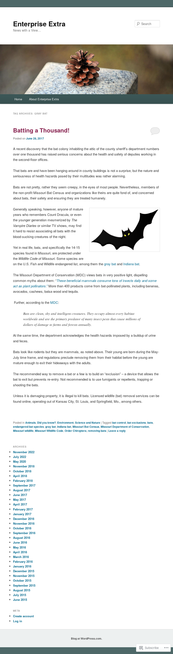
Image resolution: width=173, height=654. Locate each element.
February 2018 (23, 480)
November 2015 (23, 576)
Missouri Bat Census (86, 427)
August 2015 (21, 590)
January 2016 (22, 566)
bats (150, 423)
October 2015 (22, 580)
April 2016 (20, 552)
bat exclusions (136, 423)
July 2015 (19, 595)
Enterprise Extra (39, 23)
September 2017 (24, 485)
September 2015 (24, 585)
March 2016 (21, 557)
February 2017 (23, 509)
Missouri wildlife (23, 431)
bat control (119, 423)
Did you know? (46, 423)
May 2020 (19, 461)
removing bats (97, 431)
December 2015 (23, 571)
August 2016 (21, 537)
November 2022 (23, 452)
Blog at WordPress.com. (86, 638)
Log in (17, 621)
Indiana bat (131, 263)
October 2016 (22, 528)
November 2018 (23, 466)
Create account (23, 616)
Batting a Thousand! (41, 130)
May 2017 (19, 499)
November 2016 (23, 523)
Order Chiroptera (75, 431)
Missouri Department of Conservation (125, 427)
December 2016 (23, 519)
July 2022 (19, 457)
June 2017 (20, 495)
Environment (65, 423)
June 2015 (20, 599)
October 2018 (22, 471)
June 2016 (20, 542)
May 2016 (19, 547)
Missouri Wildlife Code (49, 431)
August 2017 (21, 490)
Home (18, 99)
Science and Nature (87, 423)
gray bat (110, 263)
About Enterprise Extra (44, 99)
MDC (54, 302)
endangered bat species (28, 427)
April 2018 (20, 476)
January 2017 (22, 514)
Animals (30, 423)
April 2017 (20, 504)
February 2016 (23, 561)
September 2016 (24, 533)
